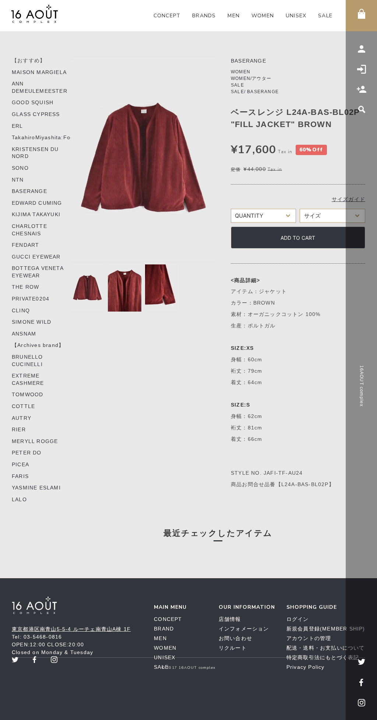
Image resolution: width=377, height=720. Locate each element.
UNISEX (296, 15)
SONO (20, 168)
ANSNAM (24, 334)
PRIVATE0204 (30, 299)
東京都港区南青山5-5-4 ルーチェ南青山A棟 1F (71, 629)
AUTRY (21, 418)
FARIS (20, 476)
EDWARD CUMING (37, 203)
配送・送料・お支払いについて (325, 648)
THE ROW (25, 287)
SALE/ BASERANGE (255, 91)
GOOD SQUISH (32, 102)
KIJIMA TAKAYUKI (36, 214)
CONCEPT (167, 15)
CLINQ (21, 310)
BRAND (164, 629)
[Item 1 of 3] (143, 159)
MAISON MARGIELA (39, 72)
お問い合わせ (235, 638)
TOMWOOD (27, 394)
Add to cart (298, 238)
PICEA (20, 464)
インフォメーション (244, 629)
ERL (17, 126)
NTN (18, 180)
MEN (234, 15)
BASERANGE (29, 191)
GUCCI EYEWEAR (36, 257)
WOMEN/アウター (251, 78)
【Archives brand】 (38, 345)
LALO (19, 499)
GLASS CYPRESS (36, 114)
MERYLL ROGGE (35, 441)
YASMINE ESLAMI (36, 488)
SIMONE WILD (31, 322)
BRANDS (204, 15)
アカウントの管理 (308, 638)
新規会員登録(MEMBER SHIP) (325, 629)
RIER (19, 429)
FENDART (25, 245)
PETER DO (27, 453)
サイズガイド (348, 199)
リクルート (233, 648)
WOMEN (262, 15)
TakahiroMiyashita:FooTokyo (50, 137)
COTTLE (23, 406)
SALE (325, 15)
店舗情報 (230, 619)
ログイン (297, 619)
